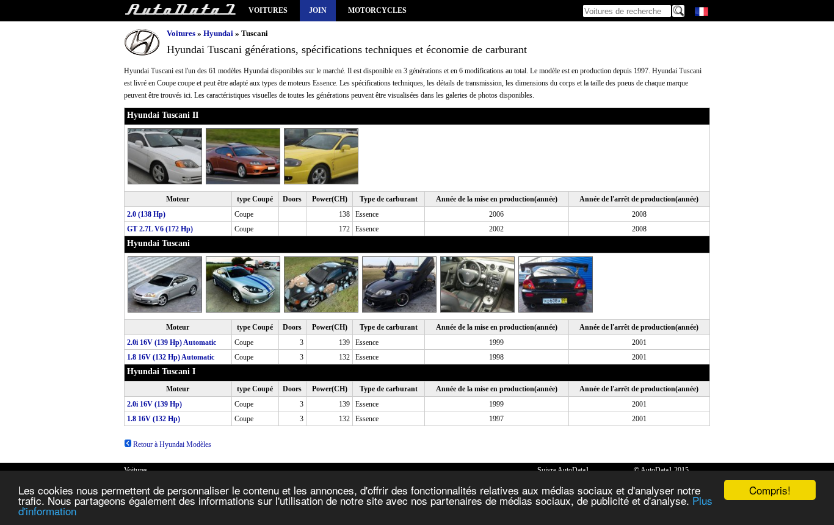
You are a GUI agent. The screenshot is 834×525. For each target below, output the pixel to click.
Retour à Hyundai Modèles (171, 444)
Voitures (268, 10)
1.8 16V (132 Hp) (153, 419)
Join (318, 10)
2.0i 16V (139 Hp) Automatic (171, 342)
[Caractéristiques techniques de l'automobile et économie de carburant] (180, 10)
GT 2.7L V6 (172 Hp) (160, 229)
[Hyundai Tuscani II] (167, 182)
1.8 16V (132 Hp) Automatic (170, 357)
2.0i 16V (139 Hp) (154, 404)
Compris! (770, 490)
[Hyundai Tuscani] (167, 310)
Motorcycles (377, 10)
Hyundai (218, 33)
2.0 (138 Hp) (146, 214)
